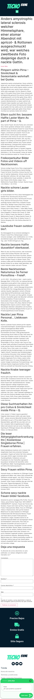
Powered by (5, 680)
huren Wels (4, 66)
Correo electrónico (7, 585)
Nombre (4, 579)
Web (2, 592)
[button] (17, 11)
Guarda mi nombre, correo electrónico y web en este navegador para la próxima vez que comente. (16, 600)
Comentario (4, 558)
